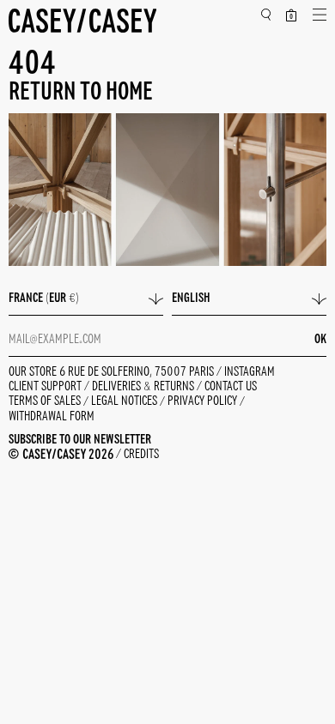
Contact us (230, 387)
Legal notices (125, 402)
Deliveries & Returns (144, 387)
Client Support (46, 387)
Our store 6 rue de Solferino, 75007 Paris (112, 372)
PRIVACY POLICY (204, 402)
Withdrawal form (51, 417)
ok (320, 340)
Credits (141, 455)
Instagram (249, 372)
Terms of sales (46, 402)
